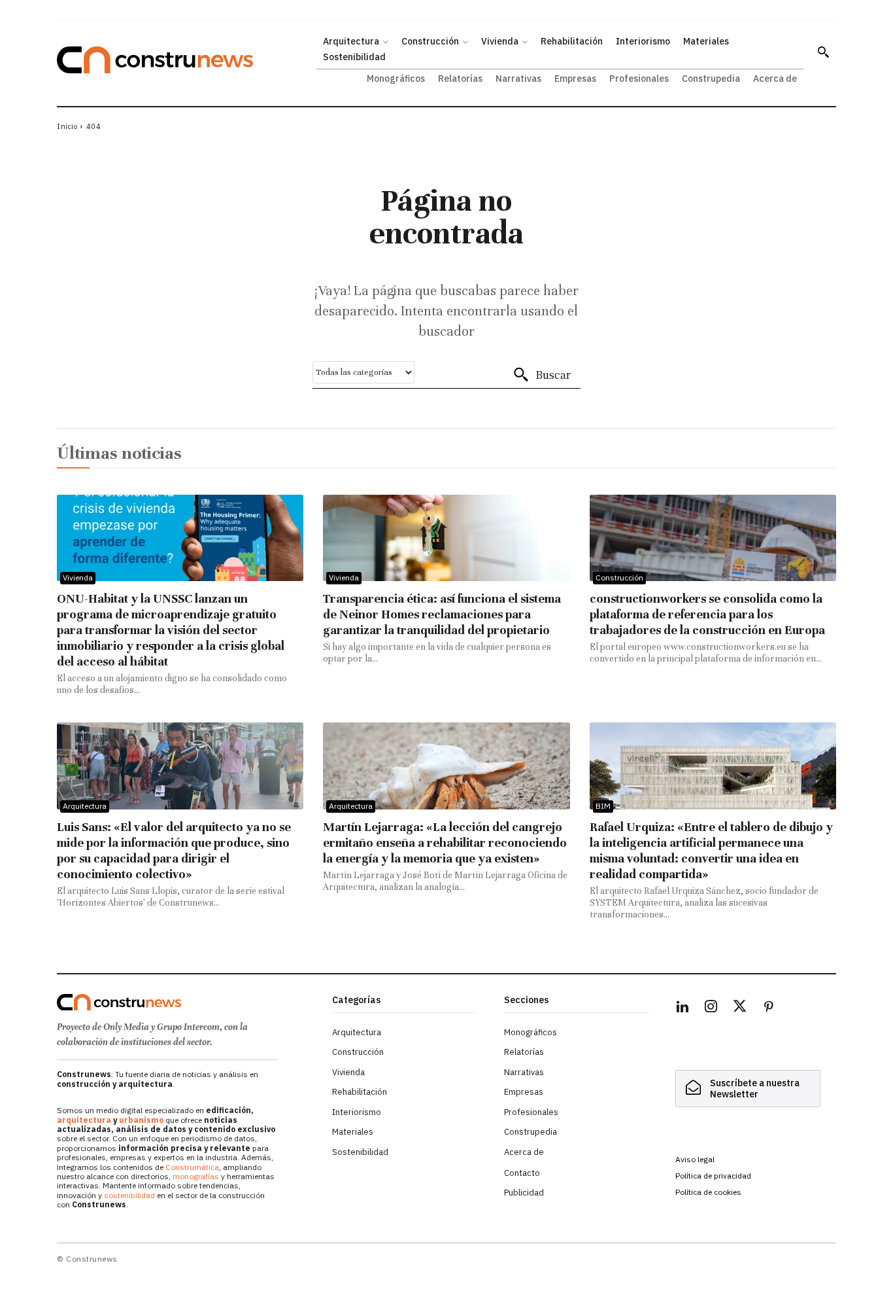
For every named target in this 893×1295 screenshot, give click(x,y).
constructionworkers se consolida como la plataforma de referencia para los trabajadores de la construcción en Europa (707, 614)
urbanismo (141, 1120)
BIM (603, 806)
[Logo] (186, 1002)
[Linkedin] (682, 1008)
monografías (196, 1176)
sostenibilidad (129, 1195)
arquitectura (84, 1120)
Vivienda (78, 577)
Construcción (619, 577)
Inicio (67, 126)
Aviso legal (695, 1159)
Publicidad (524, 1192)
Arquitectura (85, 806)
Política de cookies (708, 1192)
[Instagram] (711, 1008)
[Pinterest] (768, 1008)
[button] (823, 52)
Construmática (192, 1167)
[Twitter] (740, 1008)
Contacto (522, 1173)
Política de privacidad (713, 1175)
